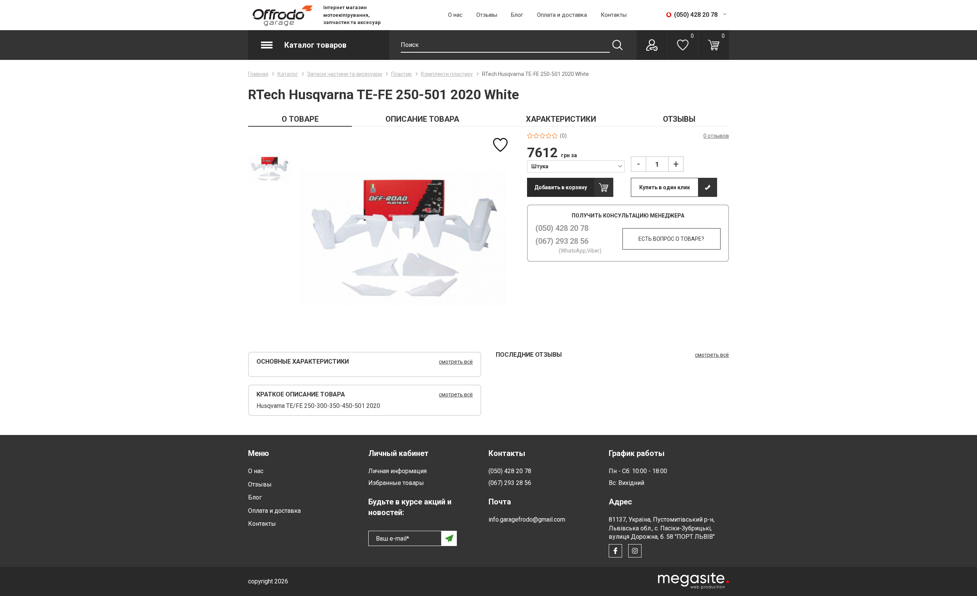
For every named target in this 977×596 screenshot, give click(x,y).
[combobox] (576, 166)
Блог (517, 14)
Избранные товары (396, 482)
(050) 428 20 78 (561, 228)
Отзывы (486, 14)
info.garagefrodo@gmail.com (526, 519)
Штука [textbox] (539, 166)
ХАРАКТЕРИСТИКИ (561, 119)
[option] (269, 168)
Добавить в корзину (560, 187)
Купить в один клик (664, 187)
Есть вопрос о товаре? (671, 239)
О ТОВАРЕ (300, 119)
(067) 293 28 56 (561, 241)
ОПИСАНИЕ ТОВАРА (422, 119)
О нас (455, 14)
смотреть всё (456, 361)
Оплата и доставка (562, 14)
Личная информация (397, 471)
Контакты (614, 14)
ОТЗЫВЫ (679, 119)
